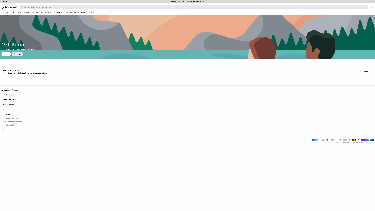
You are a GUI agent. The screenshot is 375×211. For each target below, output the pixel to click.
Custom (19, 12)
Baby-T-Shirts (10, 12)
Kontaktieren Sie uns (9, 100)
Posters (76, 12)
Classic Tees (27, 12)
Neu (2, 12)
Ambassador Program (9, 90)
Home (6, 54)
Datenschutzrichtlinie (11, 122)
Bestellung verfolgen (9, 95)
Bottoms (59, 12)
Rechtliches (6, 114)
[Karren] (372, 7)
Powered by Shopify (342, 142)
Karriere (4, 109)
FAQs (3, 130)
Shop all (368, 71)
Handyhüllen (68, 12)
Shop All (17, 54)
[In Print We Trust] (9, 7)
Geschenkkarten (7, 105)
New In (83, 12)
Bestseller (91, 12)
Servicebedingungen (10, 118)
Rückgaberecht (7, 125)
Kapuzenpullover (50, 12)
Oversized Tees (38, 12)
